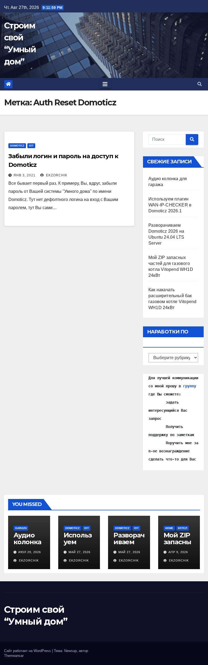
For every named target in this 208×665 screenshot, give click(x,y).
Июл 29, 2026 (29, 552)
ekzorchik (56, 175)
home (169, 528)
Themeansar (14, 656)
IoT (31, 145)
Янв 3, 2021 (24, 175)
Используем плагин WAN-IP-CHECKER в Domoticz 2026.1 (169, 205)
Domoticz (17, 145)
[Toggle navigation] (105, 84)
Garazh (21, 528)
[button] (199, 84)
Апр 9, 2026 (178, 552)
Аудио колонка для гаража (27, 545)
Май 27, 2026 (79, 552)
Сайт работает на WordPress (28, 651)
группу (189, 386)
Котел (182, 528)
